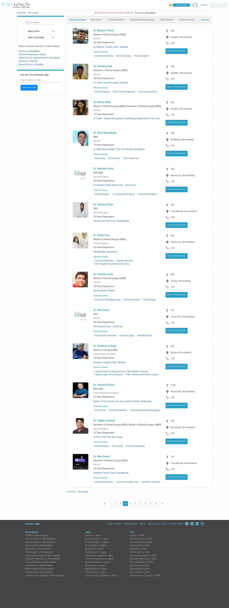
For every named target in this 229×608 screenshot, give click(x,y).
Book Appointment (176, 51)
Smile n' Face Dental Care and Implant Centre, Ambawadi (122, 401)
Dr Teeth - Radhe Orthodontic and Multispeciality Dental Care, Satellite (128, 118)
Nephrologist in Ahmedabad (39, 568)
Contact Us (154, 523)
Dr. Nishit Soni (101, 235)
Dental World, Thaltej (103, 290)
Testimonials (130, 523)
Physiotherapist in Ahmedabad (40, 562)
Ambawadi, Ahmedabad (183, 391)
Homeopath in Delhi (140, 545)
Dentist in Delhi (137, 535)
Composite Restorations (142, 19)
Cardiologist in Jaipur (95, 552)
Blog (164, 523)
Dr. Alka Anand (101, 456)
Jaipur (88, 532)
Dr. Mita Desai (101, 309)
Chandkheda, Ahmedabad (184, 211)
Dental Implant (142, 56)
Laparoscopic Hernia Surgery (109, 374)
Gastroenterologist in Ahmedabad (42, 555)
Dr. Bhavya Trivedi (103, 30)
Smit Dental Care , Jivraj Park (108, 326)
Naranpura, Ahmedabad (183, 175)
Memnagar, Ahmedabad (183, 427)
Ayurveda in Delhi (138, 548)
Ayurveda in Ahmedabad (37, 548)
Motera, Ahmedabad (181, 352)
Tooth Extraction (116, 19)
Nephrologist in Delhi (140, 568)
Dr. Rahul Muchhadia (105, 132)
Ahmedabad (31, 532)
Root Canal (96, 19)
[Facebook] (186, 523)
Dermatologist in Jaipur (97, 542)
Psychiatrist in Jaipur (95, 572)
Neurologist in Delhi (139, 565)
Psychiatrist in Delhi (139, 572)
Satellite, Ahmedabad (181, 37)
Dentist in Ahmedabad (36, 535)
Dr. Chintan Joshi (103, 274)
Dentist (96, 38)
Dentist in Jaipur (93, 535)
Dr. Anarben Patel (103, 168)
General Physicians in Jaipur (99, 558)
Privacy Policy (176, 523)
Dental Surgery (124, 56)
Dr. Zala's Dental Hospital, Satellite (110, 82)
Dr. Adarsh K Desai (103, 384)
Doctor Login (32, 523)
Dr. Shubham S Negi (104, 345)
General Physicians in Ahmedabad (42, 558)
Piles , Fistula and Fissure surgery (142, 374)
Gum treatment (131, 158)
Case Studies (114, 523)
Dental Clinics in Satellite (31, 64)
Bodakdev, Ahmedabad (182, 139)
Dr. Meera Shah (102, 102)
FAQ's (142, 523)
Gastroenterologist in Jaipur (99, 555)
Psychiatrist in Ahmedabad (38, 572)
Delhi (132, 532)
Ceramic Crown (187, 19)
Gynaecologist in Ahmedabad (40, 538)
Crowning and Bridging (124, 194)
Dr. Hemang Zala (102, 66)
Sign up (214, 5)
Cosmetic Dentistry (104, 56)
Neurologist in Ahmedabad (38, 565)
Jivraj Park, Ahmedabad (182, 316)
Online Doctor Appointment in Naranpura (39, 57)
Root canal (100, 158)
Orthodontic (114, 158)
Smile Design (149, 299)
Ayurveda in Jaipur (94, 548)
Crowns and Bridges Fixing (107, 299)
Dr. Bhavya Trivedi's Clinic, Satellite (110, 47)
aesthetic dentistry (104, 482)
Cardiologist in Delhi (140, 552)
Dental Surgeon (101, 177)
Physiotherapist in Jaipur (97, 562)
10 (156, 503)
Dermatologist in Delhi (141, 542)
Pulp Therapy (166, 19)
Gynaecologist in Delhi (141, 538)
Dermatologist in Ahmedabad (40, 542)
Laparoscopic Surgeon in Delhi (145, 575)
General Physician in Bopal (32, 54)
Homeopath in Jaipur (95, 545)
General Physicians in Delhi (143, 558)
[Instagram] (201, 523)
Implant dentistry (125, 260)
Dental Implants (102, 91)
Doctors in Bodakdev (29, 51)
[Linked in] (196, 523)
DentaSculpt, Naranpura (105, 251)
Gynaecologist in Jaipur (97, 538)
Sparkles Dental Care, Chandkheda (110, 472)
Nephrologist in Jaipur (96, 568)
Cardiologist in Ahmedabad (39, 552)
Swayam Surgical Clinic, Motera (109, 362)
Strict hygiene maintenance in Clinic (112, 264)
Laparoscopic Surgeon (104, 354)
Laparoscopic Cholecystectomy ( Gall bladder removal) (121, 371)
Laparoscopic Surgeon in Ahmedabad (44, 575)
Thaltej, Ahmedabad (181, 281)
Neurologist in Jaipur (95, 565)
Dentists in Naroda (28, 61)
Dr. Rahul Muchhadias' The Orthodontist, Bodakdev (119, 149)
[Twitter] (191, 523)
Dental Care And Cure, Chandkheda (111, 221)
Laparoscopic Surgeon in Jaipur (101, 575)
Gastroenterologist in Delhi (143, 555)
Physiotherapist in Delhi (141, 562)
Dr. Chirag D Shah (103, 204)
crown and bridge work (127, 482)
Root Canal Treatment (124, 91)
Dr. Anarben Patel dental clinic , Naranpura (114, 185)
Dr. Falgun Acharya (104, 420)
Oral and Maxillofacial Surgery (145, 410)
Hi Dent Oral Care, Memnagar (108, 437)
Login (223, 5)
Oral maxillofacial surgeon (106, 393)
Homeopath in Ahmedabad (39, 545)
